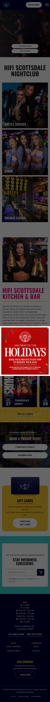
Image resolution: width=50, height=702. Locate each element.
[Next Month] (38, 328)
